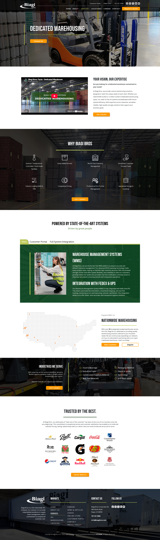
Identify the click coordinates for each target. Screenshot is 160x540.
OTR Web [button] (99, 534)
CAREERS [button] (71, 507)
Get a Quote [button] (101, 114)
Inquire (130, 345)
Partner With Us (80, 475)
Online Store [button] (107, 3)
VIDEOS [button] (71, 513)
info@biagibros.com (98, 520)
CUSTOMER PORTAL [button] (76, 519)
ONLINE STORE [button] (74, 516)
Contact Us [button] (38, 41)
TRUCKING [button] (55, 523)
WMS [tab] (24, 241)
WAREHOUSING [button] (57, 520)
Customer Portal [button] (95, 3)
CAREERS (107, 9)
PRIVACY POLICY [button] (74, 525)
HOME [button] (68, 9)
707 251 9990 (119, 3)
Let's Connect (80, 199)
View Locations (110, 345)
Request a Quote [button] (131, 9)
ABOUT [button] (75, 9)
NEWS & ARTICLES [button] (75, 510)
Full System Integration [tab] (62, 241)
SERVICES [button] (85, 9)
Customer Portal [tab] (38, 241)
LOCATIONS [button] (96, 9)
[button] (28, 6)
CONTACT (116, 9)
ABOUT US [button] (55, 510)
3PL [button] (52, 517)
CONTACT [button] (72, 522)
